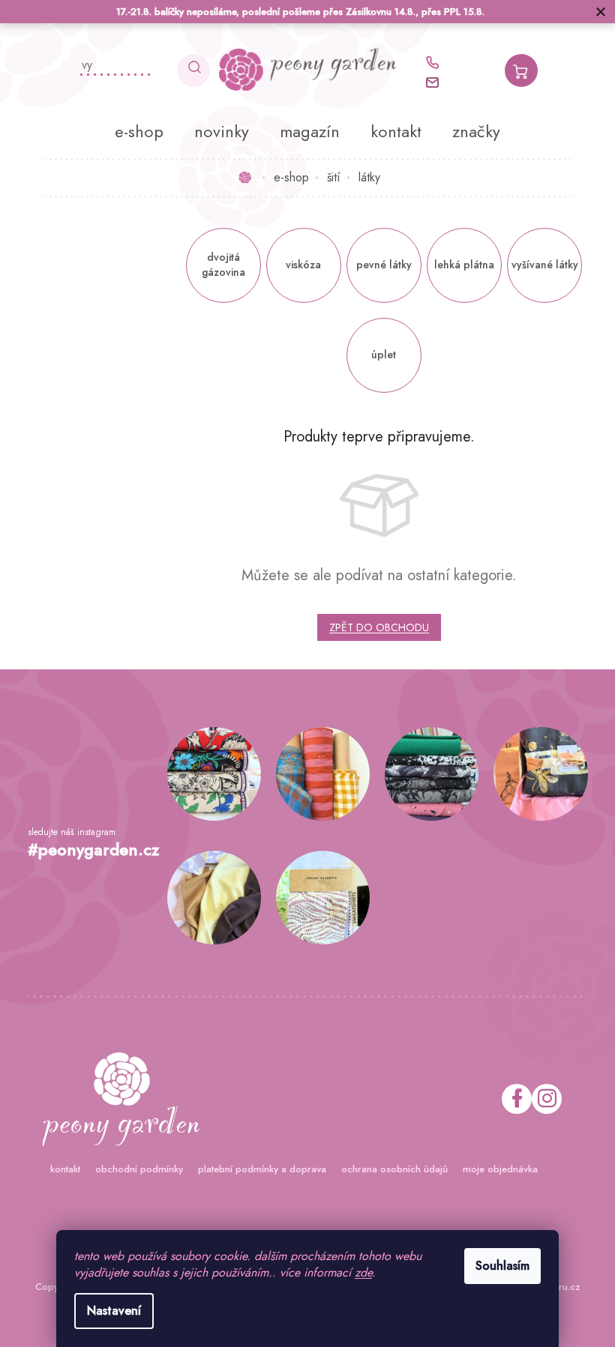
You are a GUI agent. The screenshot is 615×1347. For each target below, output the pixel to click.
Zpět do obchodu (374, 627)
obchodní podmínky (133, 1169)
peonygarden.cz (541, 1099)
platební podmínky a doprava (256, 1169)
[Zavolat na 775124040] (433, 62)
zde (358, 1272)
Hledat (188, 70)
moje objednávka (494, 1169)
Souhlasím (497, 1265)
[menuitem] (133, 131)
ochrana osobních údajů (388, 1169)
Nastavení (109, 1310)
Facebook (511, 1099)
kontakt (59, 1169)
